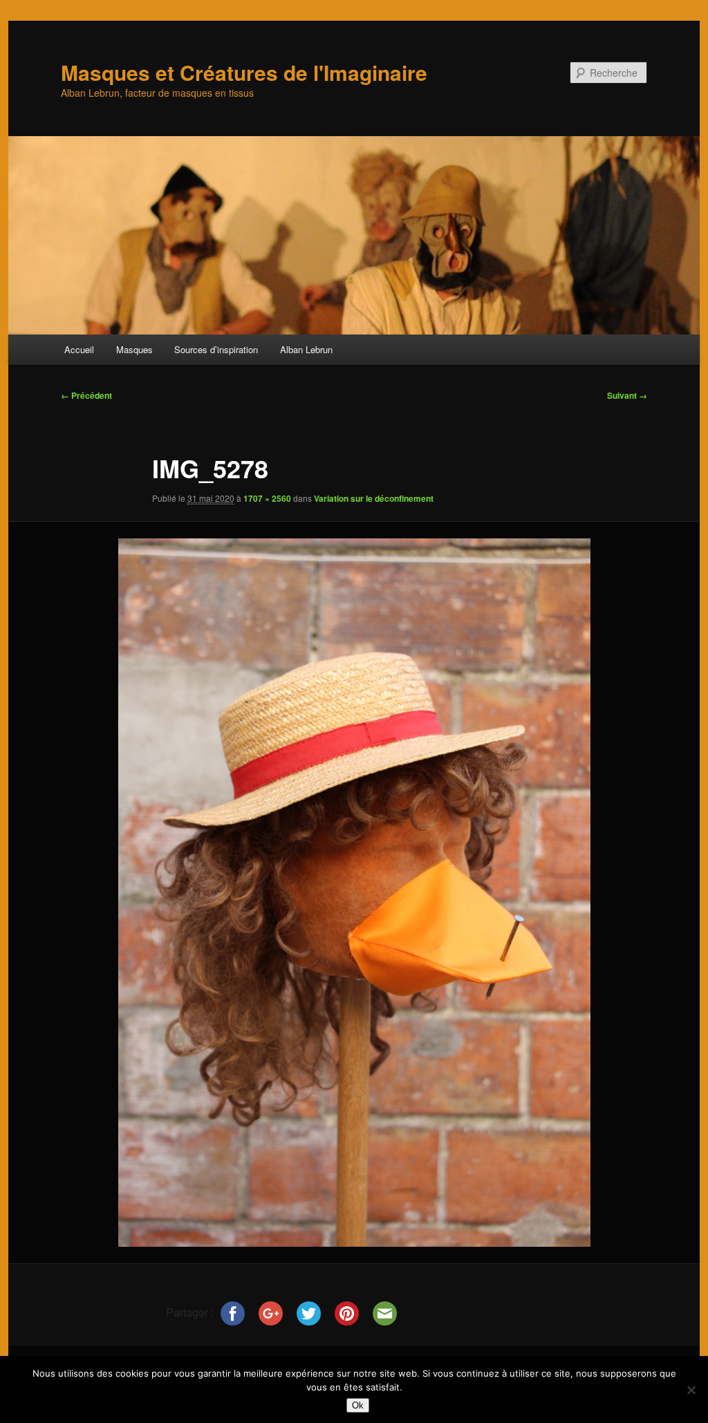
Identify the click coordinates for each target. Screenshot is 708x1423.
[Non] (691, 1390)
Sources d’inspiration (216, 349)
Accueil (79, 349)
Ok (358, 1405)
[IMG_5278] (354, 892)
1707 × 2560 (267, 498)
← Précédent (86, 395)
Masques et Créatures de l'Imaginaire (244, 72)
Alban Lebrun (306, 349)
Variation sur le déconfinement (374, 498)
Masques (134, 349)
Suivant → (627, 395)
